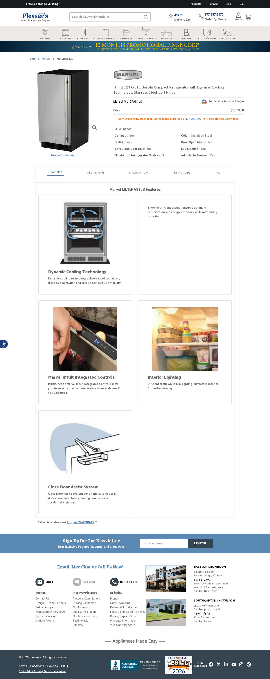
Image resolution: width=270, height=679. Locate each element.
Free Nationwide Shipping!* (43, 4)
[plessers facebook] (211, 664)
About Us (196, 4)
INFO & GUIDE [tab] (182, 173)
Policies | (53, 666)
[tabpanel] (135, 350)
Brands (114, 598)
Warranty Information (123, 620)
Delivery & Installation (123, 607)
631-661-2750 (202, 579)
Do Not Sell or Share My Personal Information (42, 671)
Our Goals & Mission (85, 616)
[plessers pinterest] (248, 664)
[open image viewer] (94, 127)
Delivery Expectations (123, 616)
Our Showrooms (120, 603)
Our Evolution (81, 607)
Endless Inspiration (84, 611)
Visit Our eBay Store (122, 625)
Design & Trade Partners (50, 603)
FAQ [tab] (218, 173)
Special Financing (45, 616)
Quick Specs (123, 129)
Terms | (32, 666)
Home (32, 59)
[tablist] (135, 173)
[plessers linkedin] (226, 664)
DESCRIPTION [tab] (95, 173)
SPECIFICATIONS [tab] (139, 173)
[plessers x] (218, 664)
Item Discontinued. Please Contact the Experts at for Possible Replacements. (178, 118)
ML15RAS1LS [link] (65, 59)
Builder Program (45, 607)
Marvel (46, 59)
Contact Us (42, 598)
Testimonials (80, 620)
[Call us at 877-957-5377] (114, 582)
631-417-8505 (202, 613)
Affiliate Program (45, 620)
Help (241, 4)
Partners (213, 4)
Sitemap (78, 625)
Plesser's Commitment (86, 598)
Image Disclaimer (63, 155)
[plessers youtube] (233, 664)
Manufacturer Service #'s (50, 611)
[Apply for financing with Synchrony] (135, 46)
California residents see (66, 522)
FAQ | (64, 666)
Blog (228, 4)
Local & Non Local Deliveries (127, 611)
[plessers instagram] (241, 664)
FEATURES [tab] (55, 172)
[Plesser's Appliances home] (35, 17)
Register (200, 543)
